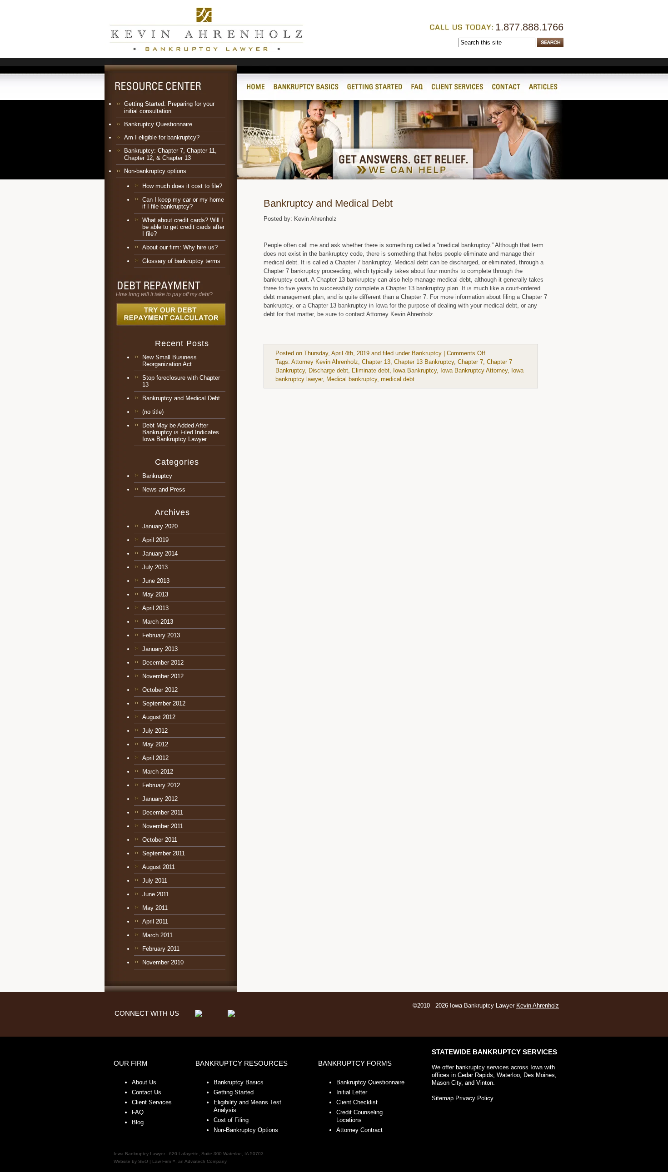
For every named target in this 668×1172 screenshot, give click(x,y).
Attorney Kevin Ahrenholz (324, 361)
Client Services (152, 1102)
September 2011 (163, 853)
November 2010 (163, 962)
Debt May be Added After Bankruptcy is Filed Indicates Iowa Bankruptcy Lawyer (180, 432)
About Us (144, 1082)
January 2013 (160, 649)
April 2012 (155, 758)
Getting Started (234, 1092)
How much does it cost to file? (182, 186)
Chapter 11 (201, 150)
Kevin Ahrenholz (537, 1005)
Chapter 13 (176, 157)
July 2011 (154, 880)
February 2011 (160, 948)
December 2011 (162, 812)
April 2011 (155, 921)
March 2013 (157, 621)
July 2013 (155, 567)
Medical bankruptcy (351, 379)
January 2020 (160, 526)
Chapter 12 (138, 157)
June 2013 (155, 580)
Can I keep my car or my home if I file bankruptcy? (183, 203)
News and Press (163, 489)
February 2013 (161, 635)
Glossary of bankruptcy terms (181, 261)
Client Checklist (357, 1102)
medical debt (397, 379)
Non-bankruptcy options (155, 171)
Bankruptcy (157, 475)
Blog (138, 1122)
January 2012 (160, 798)
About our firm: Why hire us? (180, 247)
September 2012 (163, 703)
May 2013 (155, 594)
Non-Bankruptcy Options (246, 1130)
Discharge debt (328, 370)
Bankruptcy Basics (239, 1082)
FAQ (138, 1112)
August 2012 (158, 717)
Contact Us (146, 1092)
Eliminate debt (370, 370)
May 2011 (155, 907)
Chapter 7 (170, 150)
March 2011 (157, 935)
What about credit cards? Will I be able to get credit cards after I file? (183, 227)
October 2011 (159, 839)
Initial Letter (351, 1092)
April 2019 (155, 539)
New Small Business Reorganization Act (169, 360)
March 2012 (157, 771)
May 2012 (155, 744)
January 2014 (160, 553)
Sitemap (443, 1098)
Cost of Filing (231, 1120)
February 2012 (161, 785)
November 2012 (163, 676)
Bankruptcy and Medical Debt (181, 398)
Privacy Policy (474, 1098)
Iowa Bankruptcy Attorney (474, 370)
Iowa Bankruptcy (415, 370)
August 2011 (158, 867)
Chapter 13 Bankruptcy (424, 361)
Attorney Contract (359, 1130)
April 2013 (155, 608)
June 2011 (155, 894)
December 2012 (163, 662)
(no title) (153, 411)
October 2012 (160, 689)
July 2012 (155, 730)
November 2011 (162, 826)
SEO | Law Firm (154, 1161)
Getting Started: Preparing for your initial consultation (169, 107)
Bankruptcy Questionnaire (158, 124)
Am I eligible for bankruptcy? (161, 137)
